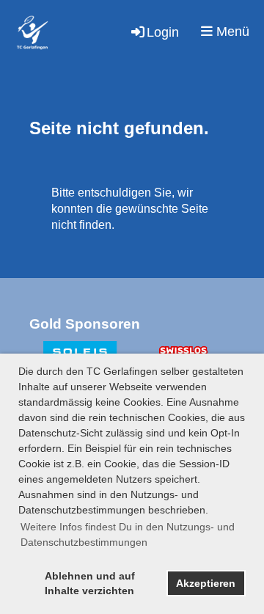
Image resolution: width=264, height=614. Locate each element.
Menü (231, 31)
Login (163, 32)
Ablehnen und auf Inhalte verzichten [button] (90, 583)
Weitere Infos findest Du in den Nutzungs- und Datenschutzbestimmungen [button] (128, 534)
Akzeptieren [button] (205, 583)
